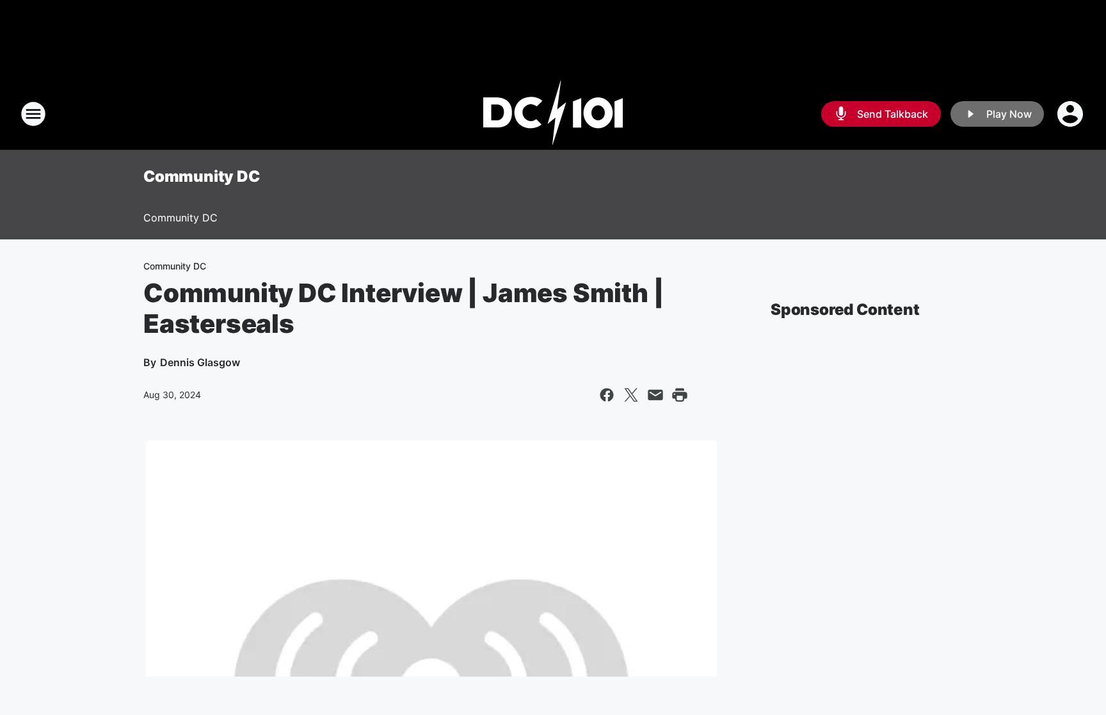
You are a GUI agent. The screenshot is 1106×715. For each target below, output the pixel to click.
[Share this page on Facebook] (607, 395)
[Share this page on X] (631, 395)
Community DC (201, 176)
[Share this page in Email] (655, 395)
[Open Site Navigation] (33, 114)
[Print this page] (680, 395)
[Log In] (1071, 114)
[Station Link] (553, 114)
